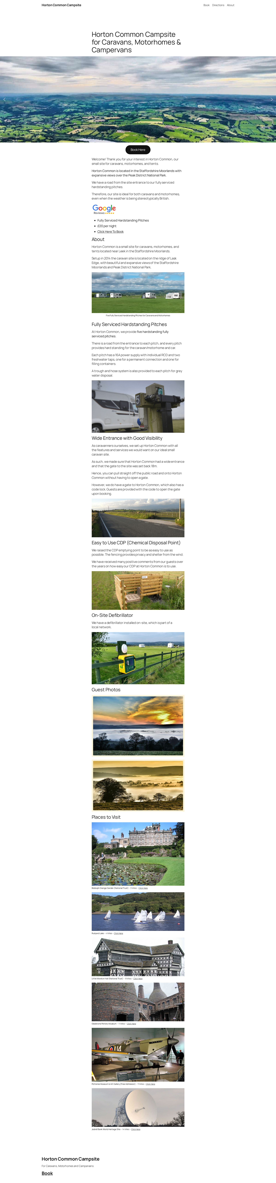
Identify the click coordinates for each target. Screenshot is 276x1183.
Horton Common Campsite (61, 5)
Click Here (143, 888)
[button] (4, 99)
